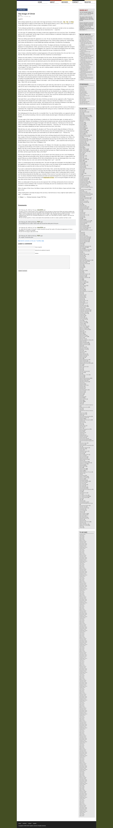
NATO (81, 364)
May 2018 (82, 649)
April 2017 (82, 664)
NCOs (81, 367)
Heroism (81, 257)
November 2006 (83, 808)
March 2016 (82, 679)
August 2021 (82, 604)
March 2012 (82, 734)
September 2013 (83, 714)
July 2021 (82, 605)
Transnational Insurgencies (86, 489)
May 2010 (82, 760)
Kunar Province (83, 306)
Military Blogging (83, 342)
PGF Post (43, 197)
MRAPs (81, 352)
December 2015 (83, 682)
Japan (81, 288)
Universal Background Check (86, 503)
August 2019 (82, 631)
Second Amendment (84, 439)
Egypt (81, 204)
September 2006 (83, 811)
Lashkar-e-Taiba (83, 312)
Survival (81, 465)
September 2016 (83, 672)
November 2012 (83, 725)
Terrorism (82, 479)
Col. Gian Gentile (83, 178)
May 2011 (82, 746)
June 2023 (82, 578)
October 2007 (83, 796)
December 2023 (83, 571)
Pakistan (82, 384)
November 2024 (83, 558)
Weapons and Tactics (84, 521)
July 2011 (82, 744)
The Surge (82, 485)
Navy (81, 365)
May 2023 (82, 579)
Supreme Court (83, 463)
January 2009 (83, 778)
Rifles (81, 423)
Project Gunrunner (84, 407)
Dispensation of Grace (48, 177)
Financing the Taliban (84, 222)
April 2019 (82, 636)
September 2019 (83, 630)
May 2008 (82, 788)
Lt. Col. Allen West (84, 326)
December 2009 (83, 766)
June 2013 (82, 717)
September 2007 (83, 797)
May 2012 (82, 732)
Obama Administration (85, 378)
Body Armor (82, 156)
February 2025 (83, 555)
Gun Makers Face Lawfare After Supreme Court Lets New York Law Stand (87, 47)
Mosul (81, 350)
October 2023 (83, 573)
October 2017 (83, 657)
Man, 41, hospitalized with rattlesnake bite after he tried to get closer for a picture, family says (86, 58)
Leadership (82, 315)
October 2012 (83, 726)
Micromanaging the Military (86, 340)
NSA (81, 373)
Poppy (81, 402)
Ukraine (81, 501)
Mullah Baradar (83, 354)
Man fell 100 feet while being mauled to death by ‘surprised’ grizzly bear (86, 65)
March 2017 (82, 665)
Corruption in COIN (84, 186)
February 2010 (83, 763)
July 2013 (82, 716)
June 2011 (82, 745)
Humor (81, 266)
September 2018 (83, 644)
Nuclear (81, 375)
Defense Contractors (84, 193)
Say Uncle (82, 96)
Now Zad (82, 372)
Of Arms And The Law (84, 95)
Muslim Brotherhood (84, 359)
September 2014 (83, 700)
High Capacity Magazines (85, 260)
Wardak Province (83, 518)
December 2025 (83, 543)
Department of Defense (85, 194)
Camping (82, 162)
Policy (81, 400)
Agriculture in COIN (84, 120)
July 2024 (82, 563)
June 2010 (82, 759)
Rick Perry (82, 422)
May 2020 (82, 621)
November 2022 (83, 586)
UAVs (81, 498)
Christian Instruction (31, 197)
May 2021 (82, 607)
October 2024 (83, 560)
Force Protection (83, 226)
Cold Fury (82, 87)
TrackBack (40, 240)
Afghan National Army (84, 115)
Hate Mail (82, 255)
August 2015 (82, 687)
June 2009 (82, 773)
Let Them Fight (83, 319)
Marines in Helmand (84, 329)
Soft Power (82, 452)
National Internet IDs (84, 362)
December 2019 (83, 627)
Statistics (82, 460)
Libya (81, 320)
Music (81, 358)
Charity (81, 171)
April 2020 (82, 622)
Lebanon (82, 316)
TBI (80, 474)
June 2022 (82, 592)
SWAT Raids (82, 466)
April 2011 (82, 747)
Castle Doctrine (83, 165)
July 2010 (82, 758)
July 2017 (82, 660)
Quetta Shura (83, 414)
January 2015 (83, 695)
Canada (81, 164)
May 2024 (82, 565)
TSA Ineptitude (83, 492)
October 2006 (83, 810)
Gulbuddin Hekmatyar (85, 246)
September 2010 (83, 755)
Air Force (82, 122)
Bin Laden (82, 152)
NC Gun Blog (83, 94)
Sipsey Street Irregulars (85, 98)
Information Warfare (84, 274)
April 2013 (82, 719)
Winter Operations (84, 524)
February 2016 (83, 680)
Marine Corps (83, 327)
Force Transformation (84, 227)
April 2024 (82, 567)
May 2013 (82, 718)
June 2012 (82, 731)
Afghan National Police (85, 116)
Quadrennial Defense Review (86, 410)
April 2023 (82, 580)
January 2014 (83, 709)
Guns (81, 248)
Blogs (81, 154)
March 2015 (82, 693)
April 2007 (82, 803)
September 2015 (83, 686)
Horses (81, 264)
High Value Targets (84, 261)
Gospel (39, 197)
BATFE (81, 147)
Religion (22, 197)
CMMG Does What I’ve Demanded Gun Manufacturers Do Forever (86, 70)
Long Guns (82, 325)
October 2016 (83, 671)
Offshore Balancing (84, 379)
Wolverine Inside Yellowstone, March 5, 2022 (86, 75)
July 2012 (82, 730)
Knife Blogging (83, 303)
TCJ (86, 29)
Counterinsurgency (84, 189)
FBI (80, 218)
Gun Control (82, 247)
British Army (82, 161)
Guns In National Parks (85, 249)
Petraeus (82, 392)
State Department (84, 459)
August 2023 (82, 576)
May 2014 (82, 704)
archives (87, 26)
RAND (81, 415)
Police (81, 397)
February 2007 (83, 805)
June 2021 (82, 606)
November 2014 (83, 697)
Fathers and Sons (84, 215)
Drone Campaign (83, 202)
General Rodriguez (84, 240)
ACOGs (81, 114)
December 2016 (83, 668)
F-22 (81, 210)
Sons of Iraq (82, 455)
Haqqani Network (84, 254)
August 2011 (82, 742)
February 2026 (83, 541)
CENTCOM (82, 167)
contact (29, 823)
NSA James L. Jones (84, 374)
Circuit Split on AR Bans (85, 68)
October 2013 (83, 712)
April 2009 (82, 775)
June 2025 (82, 550)
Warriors (81, 519)
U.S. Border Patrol (84, 495)
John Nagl (82, 290)
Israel (81, 284)
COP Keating (83, 184)
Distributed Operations (85, 198)
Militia (81, 345)
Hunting (81, 267)
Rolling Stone (83, 425)
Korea (81, 304)
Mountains (82, 351)
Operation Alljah (83, 380)
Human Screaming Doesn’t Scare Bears (86, 73)
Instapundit (82, 90)
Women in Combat (84, 525)
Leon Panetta (83, 318)
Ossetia (81, 382)
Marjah (81, 330)
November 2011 (83, 739)
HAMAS (81, 253)
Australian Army (83, 140)
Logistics (82, 323)
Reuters (81, 421)
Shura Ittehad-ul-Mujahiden (86, 445)
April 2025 (82, 553)
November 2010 (83, 753)
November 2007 (83, 795)
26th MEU (82, 110)
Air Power (82, 123)
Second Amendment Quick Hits (87, 440)
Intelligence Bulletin (84, 277)
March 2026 (82, 540)
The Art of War (83, 482)
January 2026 (83, 542)
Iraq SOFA (82, 281)
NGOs (81, 370)
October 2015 (83, 685)
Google (81, 245)
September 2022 (83, 589)
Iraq (80, 279)
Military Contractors (84, 343)
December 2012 (83, 724)
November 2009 (83, 767)
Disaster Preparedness (85, 197)
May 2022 (82, 593)
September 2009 (83, 769)
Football (81, 224)
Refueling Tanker (83, 417)
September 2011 (83, 741)
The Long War (83, 484)
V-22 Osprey (82, 510)
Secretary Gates (83, 443)
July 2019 (82, 633)
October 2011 (83, 740)
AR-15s (81, 134)
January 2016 (83, 681)
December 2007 (83, 793)
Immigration (82, 270)
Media (81, 333)
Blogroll (81, 153)
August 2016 (82, 673)
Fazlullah (82, 217)
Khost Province (83, 300)
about (19, 823)
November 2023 (83, 572)
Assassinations (83, 138)
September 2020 (83, 616)
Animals (81, 129)
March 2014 (82, 707)
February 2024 (83, 569)
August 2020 (82, 617)
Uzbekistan (82, 509)
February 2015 (83, 694)
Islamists (82, 283)
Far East (81, 213)
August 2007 (82, 798)
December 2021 (83, 599)
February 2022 (83, 597)
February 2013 (83, 722)
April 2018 (82, 650)
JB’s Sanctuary (83, 91)
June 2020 (82, 620)
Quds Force (82, 413)
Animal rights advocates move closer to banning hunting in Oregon (86, 78)
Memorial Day (83, 335)
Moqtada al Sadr (83, 349)
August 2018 (82, 645)
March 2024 (82, 568)
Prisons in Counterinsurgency (86, 404)
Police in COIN (83, 399)
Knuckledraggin (83, 92)
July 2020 (82, 619)
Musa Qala (82, 357)
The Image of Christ (26, 14)
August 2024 (82, 562)
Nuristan (81, 377)
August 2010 (82, 756)
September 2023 (83, 575)
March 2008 (82, 790)
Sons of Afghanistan (84, 454)
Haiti (81, 252)
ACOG (81, 113)
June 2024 (82, 564)
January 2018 (83, 653)
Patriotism (82, 387)
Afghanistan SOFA (84, 118)
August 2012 (82, 729)
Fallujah (81, 212)
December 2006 (83, 807)
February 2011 (83, 749)
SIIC (81, 446)
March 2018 (82, 651)
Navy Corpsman (83, 366)
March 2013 (82, 720)
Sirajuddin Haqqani (84, 447)
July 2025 (82, 549)
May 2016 (82, 676)
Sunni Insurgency (84, 461)
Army (81, 137)
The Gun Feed (83, 99)
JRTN (81, 292)
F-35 (81, 211)
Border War (82, 158)
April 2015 (82, 692)
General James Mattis (84, 237)
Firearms (82, 223)
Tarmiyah (82, 473)
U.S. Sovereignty (83, 497)
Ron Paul (82, 426)
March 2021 (82, 609)
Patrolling (82, 388)
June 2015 (82, 689)
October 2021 (83, 601)
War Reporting (83, 517)
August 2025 (82, 548)
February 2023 (83, 583)
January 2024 (83, 570)
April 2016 (82, 678)
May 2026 (82, 538)
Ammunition (82, 128)
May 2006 (82, 815)
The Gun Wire (83, 100)
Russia (81, 431)
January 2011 (83, 751)
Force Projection (83, 225)
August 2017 (82, 659)
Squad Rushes (83, 458)
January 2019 (83, 639)
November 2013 (83, 711)
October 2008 (83, 782)
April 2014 (82, 705)
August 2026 (82, 534)
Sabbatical (82, 432)
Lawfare (81, 314)
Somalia (81, 453)
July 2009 (82, 771)
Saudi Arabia (82, 437)
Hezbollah (82, 259)
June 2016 (82, 675)
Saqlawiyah (82, 435)
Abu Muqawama (83, 112)
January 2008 (83, 792)
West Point (82, 523)
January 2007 (83, 806)
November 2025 (83, 545)
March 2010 (82, 762)
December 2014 (83, 696)
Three (72, 21)
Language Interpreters (85, 311)
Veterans (82, 511)
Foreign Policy (83, 228)
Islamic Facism (83, 282)
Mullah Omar (82, 356)
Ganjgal (81, 232)
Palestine (82, 386)
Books (81, 157)
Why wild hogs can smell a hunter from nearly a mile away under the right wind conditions (86, 43)
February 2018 (83, 652)
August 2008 (82, 784)
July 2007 (82, 799)
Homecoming (83, 262)
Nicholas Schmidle (84, 371)
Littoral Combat (83, 322)
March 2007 (82, 804)
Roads (81, 424)
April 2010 (82, 761)
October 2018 (83, 643)
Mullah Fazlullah (83, 355)
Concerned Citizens (84, 181)
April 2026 (82, 539)
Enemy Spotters (83, 208)
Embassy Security (84, 206)
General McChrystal (84, 238)
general (81, 234)
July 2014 (82, 702)
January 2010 (83, 764)
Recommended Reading (85, 416)
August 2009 (82, 770)
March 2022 (82, 595)
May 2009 (82, 774)
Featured (82, 219)
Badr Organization (84, 144)
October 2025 (83, 546)
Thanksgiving (83, 480)
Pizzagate (82, 396)
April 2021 (82, 608)
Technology (82, 475)
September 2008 (83, 783)
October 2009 (83, 768)
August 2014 (82, 701)
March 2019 (82, 637)
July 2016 (82, 674)
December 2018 (83, 641)
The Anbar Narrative (84, 481)
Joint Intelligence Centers (85, 291)
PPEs (81, 403)
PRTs (81, 408)
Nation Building (83, 360)
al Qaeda (82, 124)
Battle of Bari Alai (83, 149)
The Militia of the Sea (84, 40)
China (81, 172)
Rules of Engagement (84, 429)
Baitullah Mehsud (84, 145)
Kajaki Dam (82, 294)
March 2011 (82, 748)
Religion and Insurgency (85, 419)
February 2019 (83, 638)
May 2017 (82, 663)
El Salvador (82, 205)
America (81, 127)
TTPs (81, 494)
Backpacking (82, 143)
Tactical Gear (83, 469)
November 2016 (83, 670)
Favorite (81, 216)
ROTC (81, 428)
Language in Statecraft (85, 310)
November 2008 (83, 781)
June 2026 (82, 536)
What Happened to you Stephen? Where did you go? (87, 55)
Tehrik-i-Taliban (83, 476)
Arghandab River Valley (85, 135)
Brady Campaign (83, 159)
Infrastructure (83, 275)
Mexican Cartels (83, 336)
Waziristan (82, 520)
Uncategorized (83, 502)
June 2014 (82, 703)
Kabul (81, 293)
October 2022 (83, 587)
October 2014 (83, 698)
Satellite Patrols (83, 436)
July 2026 (82, 535)
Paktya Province (83, 385)
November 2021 (83, 600)
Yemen (81, 527)
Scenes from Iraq (83, 438)
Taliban (81, 470)
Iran (80, 278)
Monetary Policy (83, 348)
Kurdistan (82, 307)
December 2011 (83, 738)
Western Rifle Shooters (85, 103)
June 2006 (82, 814)
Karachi (81, 298)
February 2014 (83, 708)
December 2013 (83, 710)
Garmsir (81, 233)
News (81, 369)
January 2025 (83, 556)
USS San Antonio (83, 507)
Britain (81, 160)
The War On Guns (84, 102)
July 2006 (82, 813)
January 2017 (83, 667)
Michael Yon (82, 338)
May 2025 (82, 551)
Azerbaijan (82, 142)
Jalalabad (82, 286)
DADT (81, 190)
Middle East (82, 341)
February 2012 (83, 736)
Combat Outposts (83, 179)
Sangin (81, 433)
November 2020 (83, 614)
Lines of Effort (83, 321)
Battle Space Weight (84, 151)
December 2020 (83, 613)
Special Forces (83, 457)
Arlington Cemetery (84, 136)
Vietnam (81, 512)
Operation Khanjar (84, 381)
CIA (80, 174)
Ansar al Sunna (83, 130)
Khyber (81, 301)
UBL (81, 499)
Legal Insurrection (84, 93)
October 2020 (83, 615)
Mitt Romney (82, 347)
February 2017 (83, 666)
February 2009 (83, 777)
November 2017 (83, 656)
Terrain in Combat (84, 477)
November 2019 (83, 628)
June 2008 (82, 786)
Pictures (81, 393)
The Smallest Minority (84, 101)
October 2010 (83, 754)
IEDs (81, 269)
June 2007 (82, 800)
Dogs (81, 200)
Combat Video (83, 180)
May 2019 (82, 635)
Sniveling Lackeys (84, 451)
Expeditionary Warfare (85, 209)
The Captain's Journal (86, 14)
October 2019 (83, 629)
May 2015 (82, 690)
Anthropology (83, 131)
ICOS (81, 268)
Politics (81, 401)
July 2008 (82, 785)
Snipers (81, 450)
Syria (81, 467)
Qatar (81, 409)
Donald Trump (83, 201)
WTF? (81, 526)
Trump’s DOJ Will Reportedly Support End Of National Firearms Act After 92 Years (86, 38)
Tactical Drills (83, 468)
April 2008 (82, 789)
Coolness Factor (83, 183)
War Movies (82, 516)
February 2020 (83, 624)
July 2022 (82, 591)
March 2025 (82, 554)
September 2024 (83, 561)
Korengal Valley (83, 305)
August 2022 (82, 590)
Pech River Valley (84, 389)
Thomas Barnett (83, 488)
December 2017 (83, 655)
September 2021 (83, 602)
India (81, 271)
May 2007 (82, 802)
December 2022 (83, 585)
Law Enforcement (84, 313)
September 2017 (83, 658)
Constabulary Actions (84, 182)
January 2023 (83, 584)
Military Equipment (84, 344)
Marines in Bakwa (84, 328)
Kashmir (81, 299)
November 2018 (83, 642)
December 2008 (83, 780)
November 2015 (83, 683)
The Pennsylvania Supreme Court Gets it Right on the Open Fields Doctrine (86, 62)
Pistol (81, 395)
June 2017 (82, 661)
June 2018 (82, 648)
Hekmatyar (82, 256)
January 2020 (83, 626)
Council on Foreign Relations (86, 187)
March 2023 (82, 582)
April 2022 (82, 594)
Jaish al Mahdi (83, 285)
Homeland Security (84, 263)
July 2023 (82, 577)
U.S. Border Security (84, 496)
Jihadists (82, 289)
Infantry (81, 272)
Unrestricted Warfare (84, 505)
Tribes (81, 490)
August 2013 (82, 715)
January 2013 (83, 723)
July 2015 (82, 688)
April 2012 (82, 733)
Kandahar (82, 297)
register (34, 823)
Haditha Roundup (84, 250)
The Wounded (83, 487)
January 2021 (83, 612)
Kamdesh (82, 296)
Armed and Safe (83, 86)
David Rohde (83, 191)
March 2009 (82, 776)
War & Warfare (83, 513)
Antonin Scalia (83, 132)
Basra (81, 146)
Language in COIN (84, 308)
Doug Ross (82, 88)
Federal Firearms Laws (85, 220)
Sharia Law (82, 444)
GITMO (81, 244)
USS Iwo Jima (83, 506)
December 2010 (83, 752)
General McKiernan (84, 239)
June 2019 (82, 634)
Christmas (82, 173)
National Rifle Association (85, 363)
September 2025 (83, 547)
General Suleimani (84, 241)
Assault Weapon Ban (84, 139)
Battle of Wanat (83, 150)
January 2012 (83, 737)
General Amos (83, 235)
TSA (80, 491)
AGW (81, 121)
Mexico (81, 337)
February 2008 (83, 791)
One (64, 21)
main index (87, 27)
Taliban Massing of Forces (85, 472)
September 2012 (83, 727)
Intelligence (82, 276)
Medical (81, 334)
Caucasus (82, 166)
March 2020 (82, 623)
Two (67, 21)
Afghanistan (82, 117)
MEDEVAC (82, 332)
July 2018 (82, 646)
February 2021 (83, 611)
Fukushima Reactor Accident (86, 230)
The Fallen (82, 483)
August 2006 (82, 812)
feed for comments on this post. (27, 240)
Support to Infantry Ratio (85, 462)
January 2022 (83, 598)
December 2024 (83, 557)
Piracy (81, 394)
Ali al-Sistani (82, 125)
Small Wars (82, 448)
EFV (81, 203)
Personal (82, 391)
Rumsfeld (82, 430)
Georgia (81, 242)
